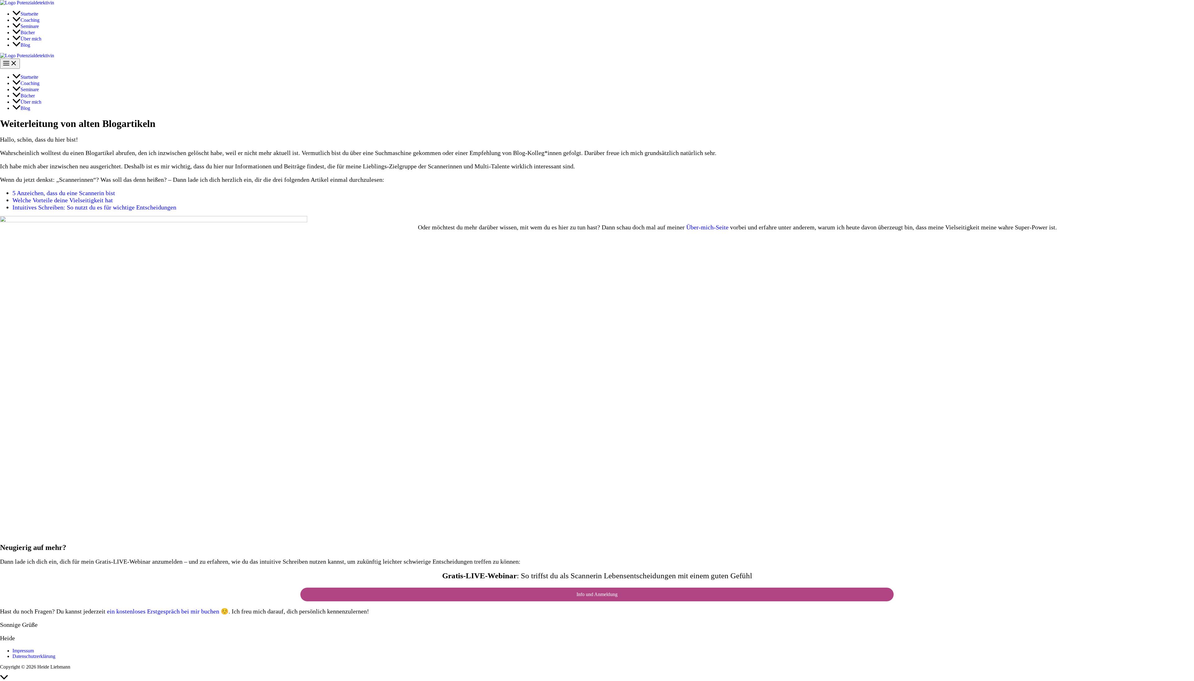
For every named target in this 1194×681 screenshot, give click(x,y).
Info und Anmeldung (597, 594)
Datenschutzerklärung (33, 656)
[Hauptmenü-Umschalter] (10, 64)
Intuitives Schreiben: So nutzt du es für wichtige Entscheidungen (94, 207)
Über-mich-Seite (707, 227)
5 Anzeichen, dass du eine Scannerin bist (63, 193)
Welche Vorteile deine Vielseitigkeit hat (62, 200)
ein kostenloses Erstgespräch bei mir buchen (163, 611)
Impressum (23, 650)
